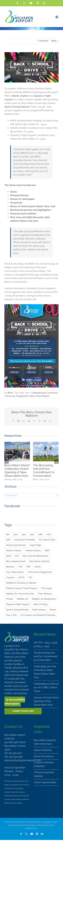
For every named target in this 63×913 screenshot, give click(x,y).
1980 (40, 534)
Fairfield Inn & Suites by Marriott (21, 583)
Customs (10, 577)
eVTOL (21, 577)
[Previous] (6, 461)
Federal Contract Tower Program (22, 588)
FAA (30, 577)
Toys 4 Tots (11, 615)
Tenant (53, 609)
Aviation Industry (33, 550)
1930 (15, 534)
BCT (17, 556)
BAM (47, 550)
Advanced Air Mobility (24, 539)
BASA (8, 556)
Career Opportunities (45, 782)
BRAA (10, 393)
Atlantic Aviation (20, 95)
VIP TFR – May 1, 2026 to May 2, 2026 (45, 644)
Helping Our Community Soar (20, 593)
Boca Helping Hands (16, 561)
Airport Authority (43, 750)
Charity (37, 566)
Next (53, 40)
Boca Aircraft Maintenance (35, 556)
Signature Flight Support (18, 604)
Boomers (10, 566)
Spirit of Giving (40, 604)
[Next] (56, 461)
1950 (32, 534)
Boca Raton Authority (39, 561)
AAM (8, 539)
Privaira (9, 599)
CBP (28, 566)
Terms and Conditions (15, 822)
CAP (20, 566)
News (32, 396)
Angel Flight (35, 545)
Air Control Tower (47, 539)
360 (8, 534)
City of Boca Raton (15, 572)
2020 (49, 534)
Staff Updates (39, 609)
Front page (46, 588)
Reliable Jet (22, 599)
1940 (24, 534)
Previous (43, 40)
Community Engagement (16, 396)
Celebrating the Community (44, 393)
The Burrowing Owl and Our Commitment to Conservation (45, 656)
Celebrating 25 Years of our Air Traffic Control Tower (43, 470)
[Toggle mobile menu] (57, 17)
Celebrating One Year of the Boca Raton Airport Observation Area (16, 470)
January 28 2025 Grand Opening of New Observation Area (46, 701)
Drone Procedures (44, 756)
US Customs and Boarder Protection (38, 615)
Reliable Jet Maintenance (44, 599)
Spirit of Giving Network (17, 106)
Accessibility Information (14, 701)
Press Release (43, 396)
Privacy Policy (34, 822)
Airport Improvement (16, 545)
